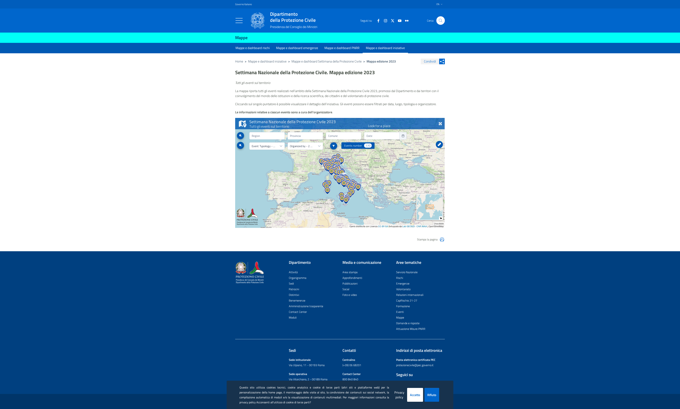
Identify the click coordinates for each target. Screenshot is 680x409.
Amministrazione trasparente (306, 306)
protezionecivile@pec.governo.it (415, 365)
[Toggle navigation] (239, 20)
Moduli (293, 317)
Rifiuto (431, 395)
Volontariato (403, 289)
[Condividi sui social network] (442, 61)
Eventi (400, 312)
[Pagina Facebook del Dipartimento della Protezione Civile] (377, 20)
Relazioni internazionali (409, 295)
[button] (440, 20)
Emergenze (402, 283)
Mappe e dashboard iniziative (267, 61)
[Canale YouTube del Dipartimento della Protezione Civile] (398, 20)
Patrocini (294, 289)
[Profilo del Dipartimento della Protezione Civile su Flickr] (405, 20)
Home (239, 61)
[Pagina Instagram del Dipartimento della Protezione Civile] (384, 20)
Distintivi (294, 295)
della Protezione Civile (293, 17)
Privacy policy (399, 395)
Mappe (241, 37)
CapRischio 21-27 (406, 300)
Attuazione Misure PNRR (410, 329)
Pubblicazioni (350, 283)
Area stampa (350, 272)
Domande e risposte (408, 323)
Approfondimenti (352, 278)
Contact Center (298, 312)
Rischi (399, 278)
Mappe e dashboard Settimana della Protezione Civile (326, 61)
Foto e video (349, 295)
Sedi (291, 283)
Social (345, 289)
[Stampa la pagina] (442, 239)
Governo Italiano (243, 4)
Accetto (415, 395)
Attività (293, 272)
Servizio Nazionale (407, 272)
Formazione (403, 306)
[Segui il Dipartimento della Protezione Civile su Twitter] (391, 20)
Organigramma (297, 278)
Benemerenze (297, 300)
